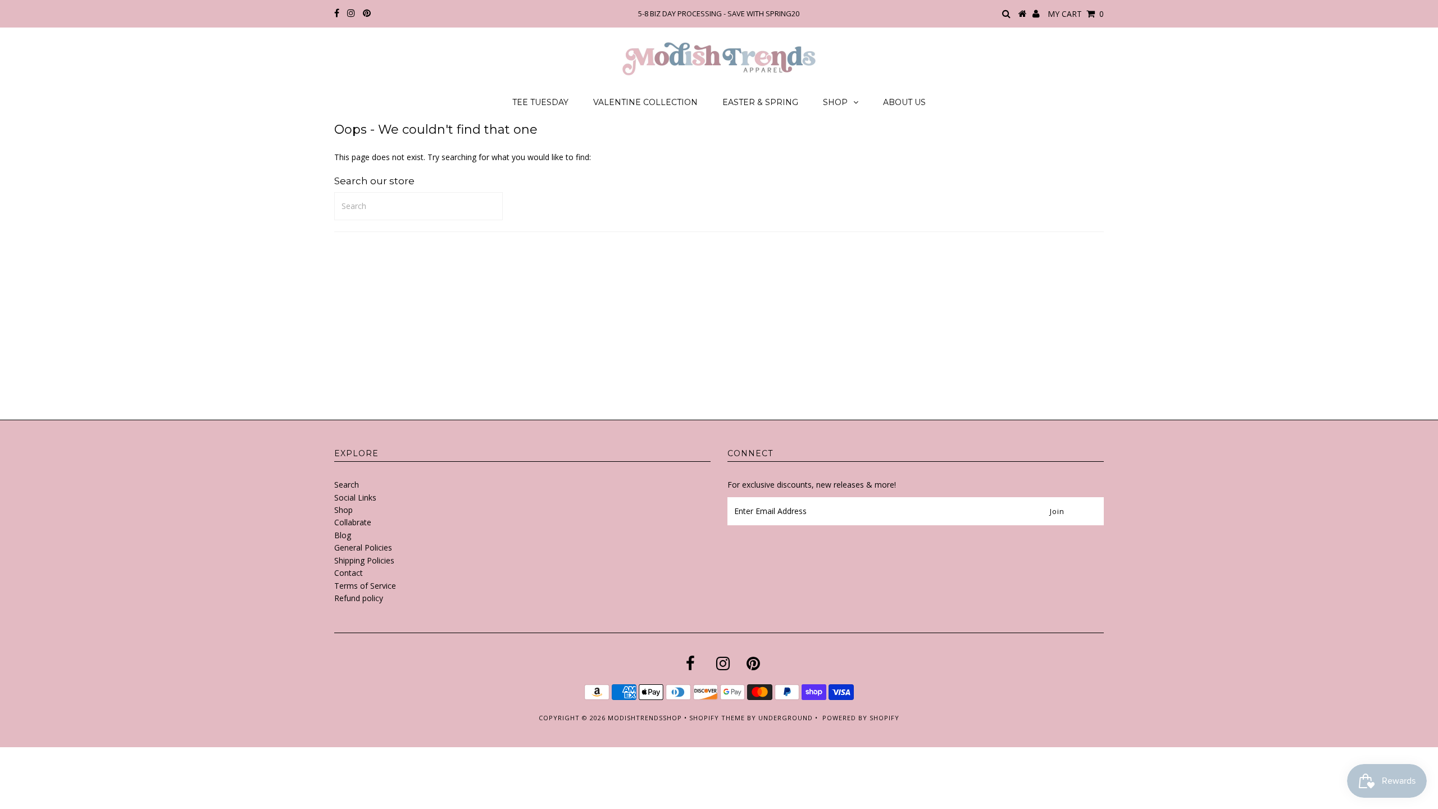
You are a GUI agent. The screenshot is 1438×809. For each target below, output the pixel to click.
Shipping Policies (364, 560)
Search (346, 484)
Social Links (355, 497)
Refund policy (358, 598)
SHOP (835, 102)
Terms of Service (365, 585)
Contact (348, 572)
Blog (342, 535)
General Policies (363, 547)
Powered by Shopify (860, 717)
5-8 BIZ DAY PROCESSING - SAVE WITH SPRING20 (718, 13)
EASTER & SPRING (760, 102)
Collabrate (352, 522)
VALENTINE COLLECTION (645, 102)
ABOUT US (904, 102)
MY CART (1076, 13)
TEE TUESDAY (540, 102)
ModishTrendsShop (645, 717)
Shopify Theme (717, 717)
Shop (343, 510)
